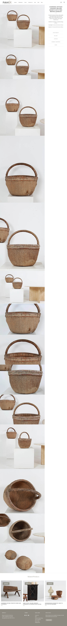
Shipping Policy (37, 622)
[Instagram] (28, 615)
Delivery (56, 35)
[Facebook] (25, 615)
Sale (35, 2)
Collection (20, 2)
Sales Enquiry (56, 32)
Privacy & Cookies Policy (39, 618)
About (15, 2)
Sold (38, 2)
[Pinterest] (27, 615)
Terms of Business (38, 619)
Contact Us (30, 2)
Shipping (56, 38)
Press (25, 2)
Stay (42, 2)
